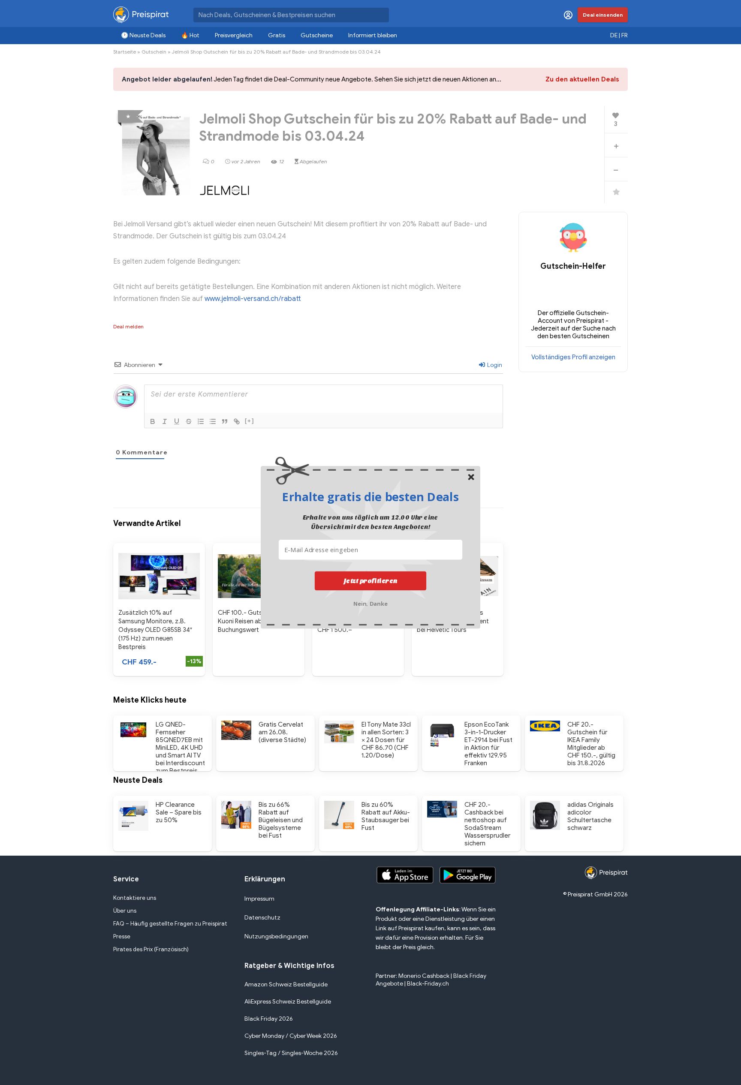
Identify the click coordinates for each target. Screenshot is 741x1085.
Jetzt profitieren (371, 580)
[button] (370, 496)
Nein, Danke (370, 602)
